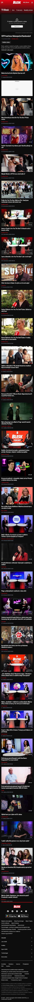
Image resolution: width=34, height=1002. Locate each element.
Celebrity (3, 567)
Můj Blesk (26, 2)
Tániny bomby (5, 482)
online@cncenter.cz (6, 989)
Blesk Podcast (5, 454)
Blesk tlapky (4, 649)
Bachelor (3, 899)
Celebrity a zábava (6, 369)
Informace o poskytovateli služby (24, 32)
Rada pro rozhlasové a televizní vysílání (17, 992)
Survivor (3, 285)
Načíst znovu (17, 26)
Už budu (3, 621)
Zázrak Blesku (5, 871)
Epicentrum (4, 593)
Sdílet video (6, 42)
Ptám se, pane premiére (7, 538)
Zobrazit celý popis (7, 50)
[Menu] (2, 2)
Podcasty (3, 677)
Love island (4, 75)
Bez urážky (4, 510)
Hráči (2, 790)
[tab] (6, 10)
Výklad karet (4, 816)
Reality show (15, 38)
